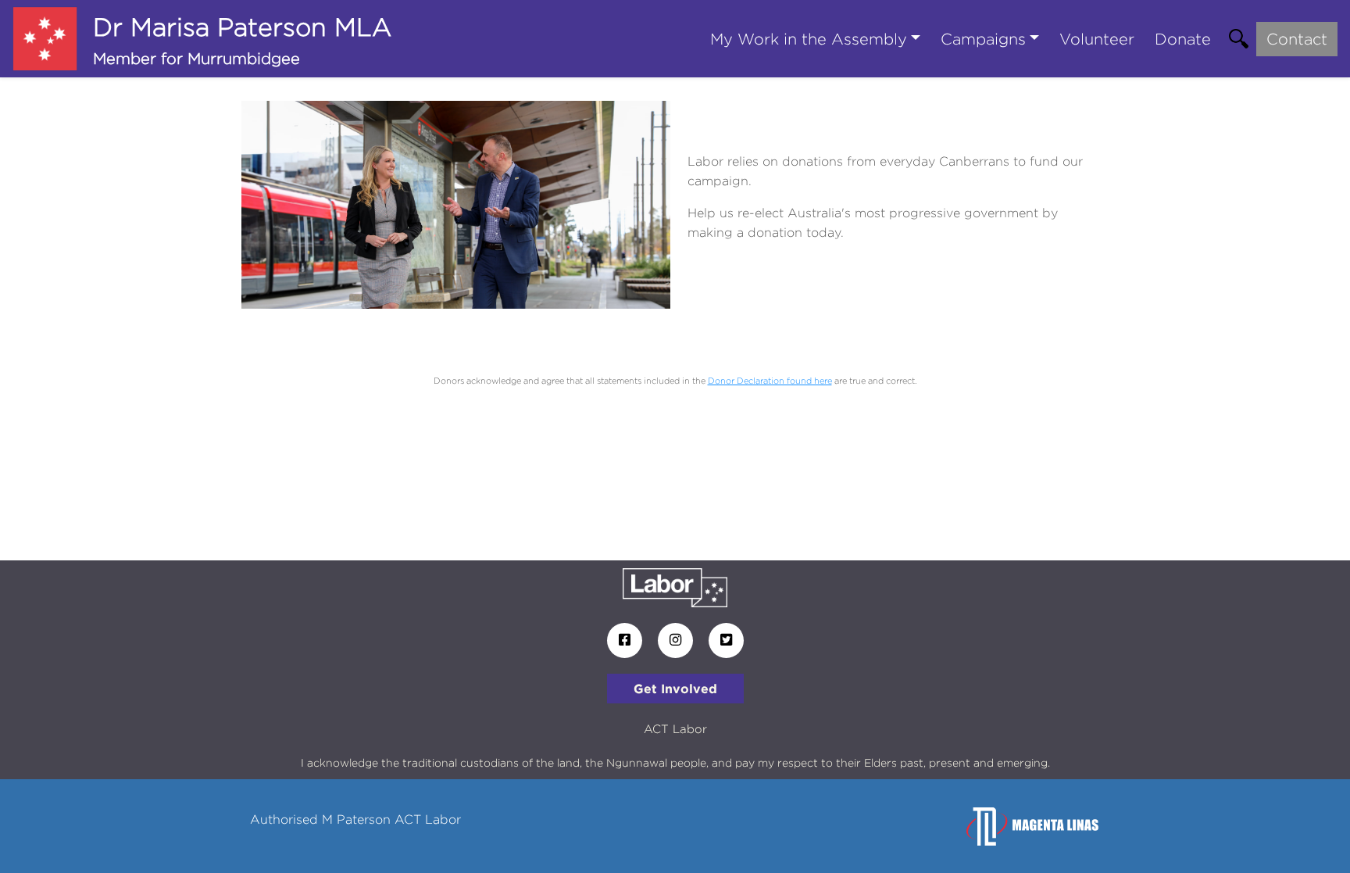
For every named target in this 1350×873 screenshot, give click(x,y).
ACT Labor (675, 729)
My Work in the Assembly (808, 38)
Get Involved (675, 689)
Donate (1183, 38)
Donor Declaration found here (770, 380)
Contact (1296, 38)
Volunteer (1096, 38)
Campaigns (983, 38)
